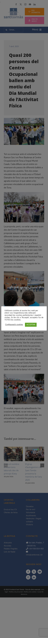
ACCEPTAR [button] (30, 325)
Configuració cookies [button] (14, 325)
